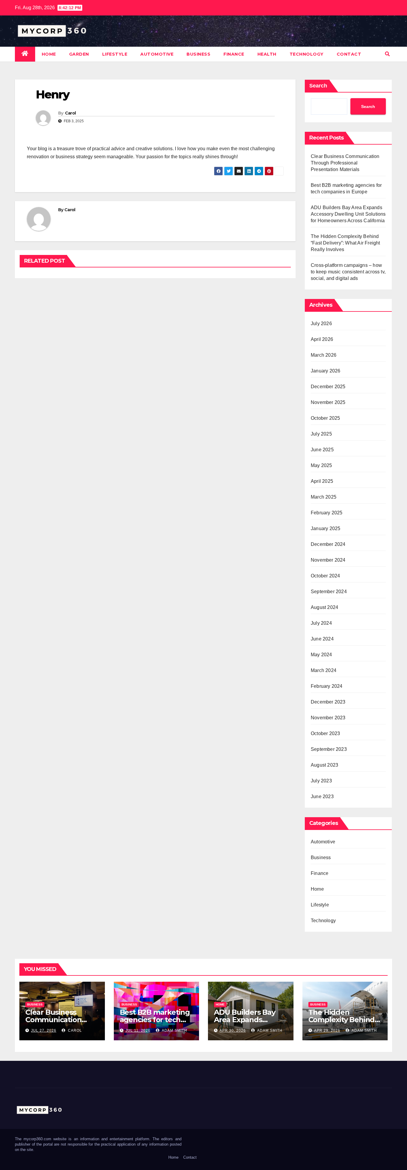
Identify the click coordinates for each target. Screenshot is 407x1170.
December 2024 (328, 544)
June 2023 (322, 796)
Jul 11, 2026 (137, 1030)
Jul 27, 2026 (43, 1030)
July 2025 (321, 433)
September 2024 (329, 591)
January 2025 (325, 528)
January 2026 (325, 370)
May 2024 (321, 654)
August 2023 (324, 765)
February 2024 (327, 686)
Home (49, 54)
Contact (349, 54)
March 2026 (323, 355)
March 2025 (323, 496)
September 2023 (329, 749)
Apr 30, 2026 (233, 1030)
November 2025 (328, 402)
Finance (233, 54)
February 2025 (327, 512)
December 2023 (328, 701)
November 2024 (328, 560)
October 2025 (325, 418)
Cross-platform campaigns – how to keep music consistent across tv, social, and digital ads (348, 272)
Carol (70, 113)
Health (266, 54)
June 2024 (322, 638)
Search (318, 86)
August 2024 (324, 607)
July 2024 (321, 623)
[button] (387, 54)
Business (198, 54)
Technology (307, 54)
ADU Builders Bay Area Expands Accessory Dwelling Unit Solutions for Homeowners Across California (348, 214)
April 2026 (322, 339)
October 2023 (325, 733)
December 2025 (328, 386)
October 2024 (325, 575)
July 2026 (321, 323)
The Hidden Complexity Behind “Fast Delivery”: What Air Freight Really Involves (345, 243)
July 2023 (321, 780)
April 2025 (322, 481)
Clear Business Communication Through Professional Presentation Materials (345, 163)
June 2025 (322, 449)
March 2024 (323, 670)
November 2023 (328, 717)
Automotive (156, 54)
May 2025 (321, 465)
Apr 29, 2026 (327, 1030)
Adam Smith (174, 1030)
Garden (79, 54)
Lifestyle (115, 54)
